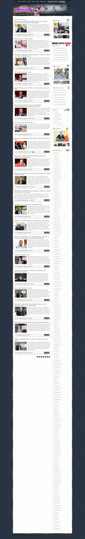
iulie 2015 (57, 459)
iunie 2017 (57, 406)
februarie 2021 (57, 304)
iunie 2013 (57, 517)
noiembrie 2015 (58, 450)
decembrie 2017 (58, 392)
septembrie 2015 (58, 454)
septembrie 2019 (58, 344)
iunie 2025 (57, 185)
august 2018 (57, 374)
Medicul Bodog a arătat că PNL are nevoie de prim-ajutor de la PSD (31, 88)
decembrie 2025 (58, 171)
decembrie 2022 (58, 254)
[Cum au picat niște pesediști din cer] (47, 134)
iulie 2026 (57, 155)
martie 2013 (57, 524)
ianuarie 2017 (57, 417)
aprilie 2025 (57, 189)
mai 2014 (56, 491)
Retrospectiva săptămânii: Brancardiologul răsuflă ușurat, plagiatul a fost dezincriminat (30, 156)
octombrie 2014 (58, 480)
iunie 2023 (57, 240)
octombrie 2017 (58, 397)
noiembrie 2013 (58, 505)
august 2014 (57, 484)
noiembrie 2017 (58, 394)
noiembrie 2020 (58, 311)
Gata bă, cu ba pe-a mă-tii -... (60, 97)
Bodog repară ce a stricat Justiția (23, 39)
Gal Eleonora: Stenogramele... (60, 104)
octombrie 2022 (58, 258)
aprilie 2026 (57, 162)
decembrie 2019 (58, 337)
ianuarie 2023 (57, 251)
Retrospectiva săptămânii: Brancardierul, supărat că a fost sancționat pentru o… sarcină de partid (30, 304)
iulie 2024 (57, 210)
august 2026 (57, 152)
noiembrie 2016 (58, 422)
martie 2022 (57, 275)
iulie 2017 (57, 404)
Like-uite (68, 43)
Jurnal (32, 1)
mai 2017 (56, 408)
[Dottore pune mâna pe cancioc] (47, 84)
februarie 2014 (57, 498)
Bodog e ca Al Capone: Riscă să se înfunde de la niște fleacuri (31, 220)
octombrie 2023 (58, 231)
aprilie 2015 (57, 466)
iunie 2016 (57, 434)
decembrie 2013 (58, 503)
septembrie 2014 (58, 482)
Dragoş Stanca (57, 116)
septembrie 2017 (58, 399)
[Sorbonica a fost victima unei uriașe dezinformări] (47, 217)
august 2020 (57, 318)
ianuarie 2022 (57, 279)
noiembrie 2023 (58, 228)
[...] (31, 32)
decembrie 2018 (58, 364)
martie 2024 (57, 219)
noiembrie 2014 (58, 477)
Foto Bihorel (57, 66)
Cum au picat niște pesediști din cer (24, 122)
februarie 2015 (57, 471)
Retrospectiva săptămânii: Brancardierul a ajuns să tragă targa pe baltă (32, 138)
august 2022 (57, 263)
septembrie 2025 (58, 178)
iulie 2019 (57, 348)
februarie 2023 (57, 249)
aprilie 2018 (57, 383)
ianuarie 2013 (57, 528)
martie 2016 (57, 441)
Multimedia (43, 1)
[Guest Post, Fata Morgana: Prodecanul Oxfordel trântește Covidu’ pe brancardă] (47, 284)
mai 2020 (56, 325)
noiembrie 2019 (58, 339)
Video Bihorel (58, 128)
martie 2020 (57, 330)
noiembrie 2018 (58, 367)
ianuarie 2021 (57, 307)
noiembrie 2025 (58, 173)
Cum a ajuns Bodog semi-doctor (23, 288)
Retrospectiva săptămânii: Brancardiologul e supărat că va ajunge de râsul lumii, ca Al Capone (32, 191)
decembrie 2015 (58, 447)
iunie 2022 (57, 268)
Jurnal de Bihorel (30, 34)
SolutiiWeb (69, 534)
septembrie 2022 (58, 261)
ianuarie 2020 (57, 334)
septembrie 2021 (58, 288)
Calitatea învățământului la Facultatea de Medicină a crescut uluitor (31, 339)
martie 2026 (57, 164)
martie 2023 (57, 247)
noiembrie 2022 (58, 256)
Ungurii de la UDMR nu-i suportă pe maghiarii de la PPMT (61, 57)
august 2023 (57, 235)
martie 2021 (57, 302)
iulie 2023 (57, 238)
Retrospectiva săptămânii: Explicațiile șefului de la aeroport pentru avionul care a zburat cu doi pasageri (30, 21)
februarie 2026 (57, 166)
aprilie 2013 (57, 521)
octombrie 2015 (58, 452)
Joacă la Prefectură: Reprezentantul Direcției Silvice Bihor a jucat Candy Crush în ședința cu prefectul (61, 55)
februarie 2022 (57, 277)
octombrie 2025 (58, 175)
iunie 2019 (57, 351)
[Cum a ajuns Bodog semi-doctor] (47, 300)
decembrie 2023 (58, 226)
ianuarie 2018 (57, 390)
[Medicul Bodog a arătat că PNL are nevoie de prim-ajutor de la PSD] (47, 101)
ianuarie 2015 (57, 473)
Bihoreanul (57, 112)
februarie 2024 (57, 221)
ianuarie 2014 (57, 500)
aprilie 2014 (57, 494)
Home (19, 1)
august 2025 (57, 180)
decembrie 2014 (58, 475)
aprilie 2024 (57, 217)
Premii (28, 1)
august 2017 (57, 401)
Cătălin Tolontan (58, 114)
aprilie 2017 (57, 411)
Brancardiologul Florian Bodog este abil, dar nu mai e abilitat (31, 322)
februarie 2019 (57, 360)
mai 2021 (56, 298)
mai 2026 (56, 159)
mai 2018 (56, 381)
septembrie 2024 (58, 205)
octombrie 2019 (58, 341)
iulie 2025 (57, 182)
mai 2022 (56, 270)
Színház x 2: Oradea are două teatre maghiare (61, 51)
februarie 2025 (57, 194)
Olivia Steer (57, 121)
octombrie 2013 (58, 507)
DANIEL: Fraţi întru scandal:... (60, 95)
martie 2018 (57, 385)
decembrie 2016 (58, 420)
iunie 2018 (57, 378)
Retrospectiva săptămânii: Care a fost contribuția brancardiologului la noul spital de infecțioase (27, 105)
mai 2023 (56, 242)
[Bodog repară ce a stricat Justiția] (47, 51)
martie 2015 (57, 468)
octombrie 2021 (58, 286)
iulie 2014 (57, 487)
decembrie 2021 (58, 281)
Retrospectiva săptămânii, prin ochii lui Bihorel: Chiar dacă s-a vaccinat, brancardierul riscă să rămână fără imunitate (31, 237)
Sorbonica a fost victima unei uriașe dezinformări (28, 204)
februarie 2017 (57, 415)
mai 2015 (56, 464)
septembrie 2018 (58, 371)
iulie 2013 (57, 514)
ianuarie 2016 (57, 445)
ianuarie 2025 (57, 196)
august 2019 (57, 346)
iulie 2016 (57, 431)
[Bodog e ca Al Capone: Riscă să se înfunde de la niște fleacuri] (47, 233)
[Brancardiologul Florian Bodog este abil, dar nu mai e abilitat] (47, 335)
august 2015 (57, 457)
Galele (37, 1)
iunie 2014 (57, 489)
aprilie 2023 (57, 245)
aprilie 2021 (57, 300)
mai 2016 (56, 436)
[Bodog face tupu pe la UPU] (47, 267)
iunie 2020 (57, 323)
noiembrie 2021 (58, 284)
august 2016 (57, 429)
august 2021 (57, 291)
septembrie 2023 (58, 233)
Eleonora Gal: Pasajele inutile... (60, 90)
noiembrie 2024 (58, 201)
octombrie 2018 (58, 369)
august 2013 (57, 512)
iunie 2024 (57, 212)
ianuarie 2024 (57, 224)
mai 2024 (56, 215)
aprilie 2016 (57, 438)
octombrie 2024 (58, 203)
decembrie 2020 (58, 309)
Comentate (61, 43)
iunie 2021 (57, 295)
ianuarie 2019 (57, 362)
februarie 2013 (57, 526)
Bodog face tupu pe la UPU (22, 255)
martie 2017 (57, 413)
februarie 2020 (57, 332)
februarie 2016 (57, 443)
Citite (55, 43)
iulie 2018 (57, 376)
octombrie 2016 (58, 424)
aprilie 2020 (57, 328)
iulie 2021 (57, 293)
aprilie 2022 (57, 272)
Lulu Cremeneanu (58, 119)
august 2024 (57, 208)
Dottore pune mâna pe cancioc (22, 72)
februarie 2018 (57, 387)
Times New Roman (58, 123)
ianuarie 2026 (57, 168)
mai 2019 (56, 353)
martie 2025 (57, 192)
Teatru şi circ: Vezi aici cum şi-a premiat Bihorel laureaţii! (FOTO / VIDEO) (61, 48)
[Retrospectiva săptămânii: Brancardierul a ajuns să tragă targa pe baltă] (47, 152)
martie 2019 (57, 358)
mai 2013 (56, 519)
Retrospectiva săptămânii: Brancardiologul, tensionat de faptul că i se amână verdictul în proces (32, 55)
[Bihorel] (20, 10)
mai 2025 (56, 187)
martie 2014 (57, 496)
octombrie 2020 (58, 314)
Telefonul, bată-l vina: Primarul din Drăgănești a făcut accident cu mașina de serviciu (61, 60)
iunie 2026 (57, 157)
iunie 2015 (57, 461)
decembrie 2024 (58, 198)
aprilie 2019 (57, 355)
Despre (24, 1)
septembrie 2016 (58, 427)
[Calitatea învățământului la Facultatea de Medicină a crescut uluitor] (47, 353)
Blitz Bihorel (30, 50)
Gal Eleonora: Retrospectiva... (60, 99)
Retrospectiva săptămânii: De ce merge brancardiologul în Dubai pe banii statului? (32, 173)
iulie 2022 (57, 265)
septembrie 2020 (58, 316)
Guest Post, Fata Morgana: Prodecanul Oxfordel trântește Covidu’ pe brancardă (30, 271)
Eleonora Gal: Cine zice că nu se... (61, 92)
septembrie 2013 (58, 510)
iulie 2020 (57, 321)
